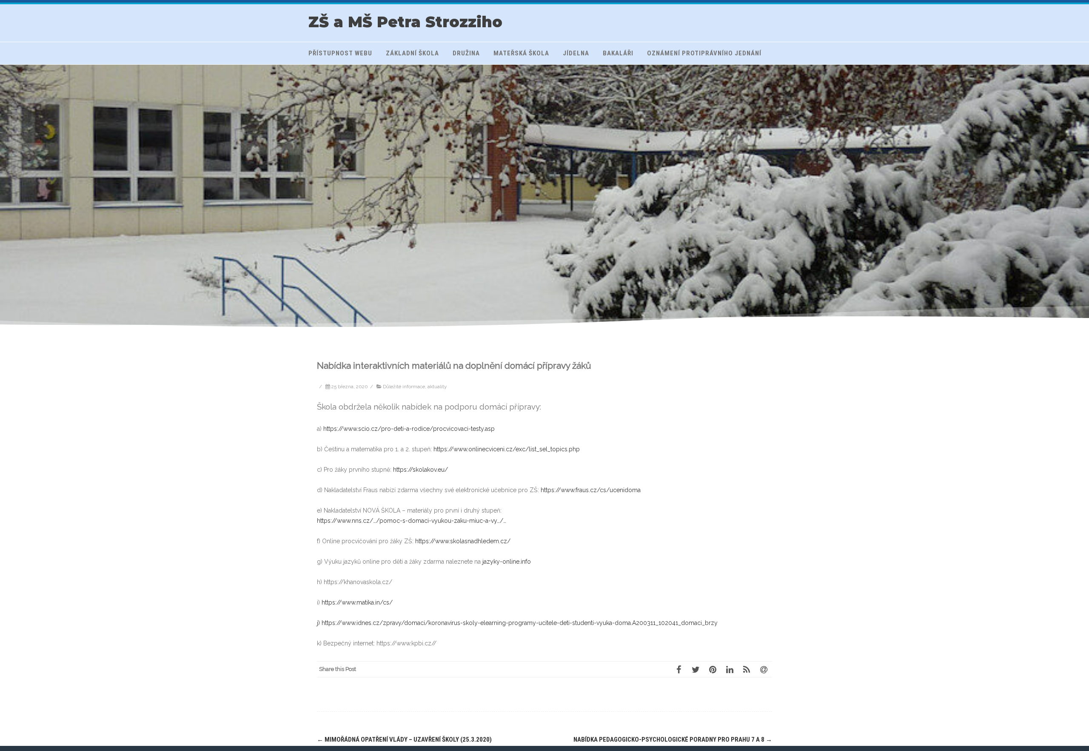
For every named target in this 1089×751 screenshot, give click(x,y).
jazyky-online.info (506, 561)
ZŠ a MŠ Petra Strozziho (405, 22)
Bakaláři (618, 53)
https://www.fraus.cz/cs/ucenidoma (591, 490)
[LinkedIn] (729, 669)
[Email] (763, 669)
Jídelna (576, 53)
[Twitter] (695, 669)
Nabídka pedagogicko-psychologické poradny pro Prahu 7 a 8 (672, 739)
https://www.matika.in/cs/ (357, 602)
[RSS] (746, 669)
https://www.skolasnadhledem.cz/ (462, 541)
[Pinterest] (712, 669)
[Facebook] (678, 669)
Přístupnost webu (340, 53)
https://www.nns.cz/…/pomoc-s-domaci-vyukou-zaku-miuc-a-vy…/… (411, 520)
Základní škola (412, 53)
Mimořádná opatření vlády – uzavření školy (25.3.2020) (404, 739)
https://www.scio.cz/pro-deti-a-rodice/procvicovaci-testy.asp (409, 428)
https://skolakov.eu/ (420, 469)
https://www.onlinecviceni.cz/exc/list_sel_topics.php (506, 449)
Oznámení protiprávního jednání (704, 53)
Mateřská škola (521, 53)
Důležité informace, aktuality (415, 387)
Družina (466, 53)
